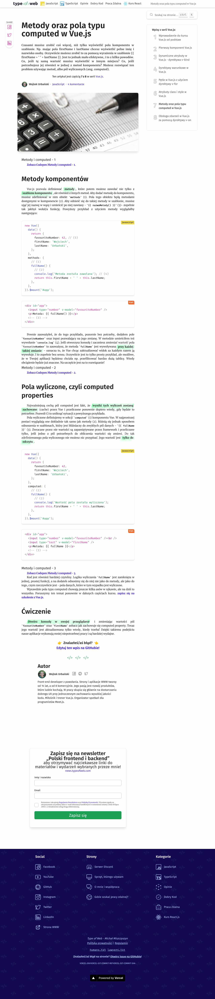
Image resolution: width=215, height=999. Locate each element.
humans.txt (98, 950)
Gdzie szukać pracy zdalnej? (111, 897)
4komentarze (76, 84)
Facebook (49, 866)
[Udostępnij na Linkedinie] (9, 43)
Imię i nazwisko (42, 777)
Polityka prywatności (99, 943)
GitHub (47, 887)
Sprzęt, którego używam (109, 877)
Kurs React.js (171, 917)
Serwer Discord (104, 866)
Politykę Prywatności (90, 802)
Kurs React (134, 3)
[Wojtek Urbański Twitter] (86, 673)
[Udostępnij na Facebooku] (9, 27)
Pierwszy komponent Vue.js (175, 47)
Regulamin (121, 943)
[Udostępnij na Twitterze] (9, 35)
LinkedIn (48, 917)
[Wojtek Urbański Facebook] (74, 673)
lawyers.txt (116, 950)
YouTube (48, 877)
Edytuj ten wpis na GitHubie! (77, 648)
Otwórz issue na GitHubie (125, 956)
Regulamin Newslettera (68, 802)
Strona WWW (51, 927)
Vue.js (99, 76)
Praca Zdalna (113, 3)
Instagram (49, 897)
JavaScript (52, 3)
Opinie (84, 3)
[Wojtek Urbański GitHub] (80, 673)
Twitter (47, 907)
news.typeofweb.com (78, 770)
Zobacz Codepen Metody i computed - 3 (51, 573)
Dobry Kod (97, 3)
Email (37, 790)
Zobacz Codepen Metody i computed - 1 (51, 165)
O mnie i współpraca (107, 887)
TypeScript (71, 3)
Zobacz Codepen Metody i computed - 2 (51, 372)
